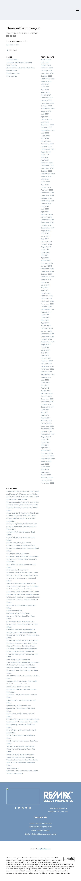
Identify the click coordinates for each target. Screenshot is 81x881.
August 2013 (46, 345)
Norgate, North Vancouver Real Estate (21, 681)
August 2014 (46, 312)
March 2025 (46, 95)
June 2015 (45, 285)
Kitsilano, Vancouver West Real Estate (21, 643)
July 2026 (45, 62)
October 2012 (46, 372)
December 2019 (47, 193)
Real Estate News (13, 73)
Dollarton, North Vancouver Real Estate (22, 575)
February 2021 (47, 163)
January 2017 (46, 241)
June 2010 (45, 442)
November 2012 (47, 369)
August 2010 (46, 437)
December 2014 (47, 301)
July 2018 (45, 209)
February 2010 (47, 453)
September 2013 (47, 342)
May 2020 (45, 185)
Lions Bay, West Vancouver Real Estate (21, 649)
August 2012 (46, 377)
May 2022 (45, 138)
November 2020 (47, 168)
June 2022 (45, 136)
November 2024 (47, 103)
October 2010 (46, 431)
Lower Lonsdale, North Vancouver (20, 651)
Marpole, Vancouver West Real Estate (21, 668)
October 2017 (46, 225)
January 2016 (46, 266)
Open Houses (11, 71)
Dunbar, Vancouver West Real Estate (21, 583)
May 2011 (44, 412)
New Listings (11, 65)
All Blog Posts (11, 60)
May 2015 (45, 288)
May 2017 (45, 239)
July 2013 (45, 347)
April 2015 (45, 290)
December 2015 (47, 269)
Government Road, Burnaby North (20, 622)
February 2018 (47, 214)
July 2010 (45, 440)
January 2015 (46, 298)
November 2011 (47, 402)
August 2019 (46, 203)
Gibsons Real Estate (14, 611)
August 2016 (46, 247)
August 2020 (46, 176)
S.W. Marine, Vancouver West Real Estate (22, 719)
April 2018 (45, 212)
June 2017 (45, 236)
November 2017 (47, 222)
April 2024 (45, 117)
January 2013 (46, 364)
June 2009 (45, 467)
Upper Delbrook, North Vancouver (20, 754)
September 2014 (47, 309)
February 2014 (47, 328)
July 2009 (45, 464)
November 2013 (47, 336)
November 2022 (47, 125)
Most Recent (46, 60)
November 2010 (47, 429)
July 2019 (45, 206)
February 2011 (46, 421)
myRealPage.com (44, 849)
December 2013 (47, 334)
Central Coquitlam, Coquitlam (18, 543)
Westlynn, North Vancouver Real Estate (22, 771)
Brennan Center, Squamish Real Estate (22, 505)
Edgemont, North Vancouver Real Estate (22, 592)
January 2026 (46, 71)
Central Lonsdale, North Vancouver (20, 546)
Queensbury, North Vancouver (18, 706)
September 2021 (47, 149)
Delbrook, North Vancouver (17, 570)
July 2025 (45, 84)
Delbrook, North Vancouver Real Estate (22, 573)
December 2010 (47, 426)
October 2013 (46, 339)
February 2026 (47, 68)
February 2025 (47, 98)
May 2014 (45, 320)
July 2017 (45, 233)
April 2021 (45, 160)
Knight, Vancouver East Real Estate (20, 646)
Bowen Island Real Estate (16, 499)
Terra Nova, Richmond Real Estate (20, 746)
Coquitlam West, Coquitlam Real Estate (22, 556)
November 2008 (47, 483)
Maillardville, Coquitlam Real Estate (20, 665)
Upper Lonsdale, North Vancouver (20, 757)
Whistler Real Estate (14, 773)
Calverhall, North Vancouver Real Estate (22, 513)
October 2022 (46, 127)
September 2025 (48, 79)
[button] (16, 808)
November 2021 (47, 144)
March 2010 (46, 450)
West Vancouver (12, 768)
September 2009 (48, 459)
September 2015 (47, 277)
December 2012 (47, 366)
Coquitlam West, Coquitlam (17, 554)
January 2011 (46, 423)
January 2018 (46, 217)
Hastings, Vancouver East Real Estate (21, 632)
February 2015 (47, 296)
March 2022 (46, 141)
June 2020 (45, 182)
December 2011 (47, 399)
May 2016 (45, 255)
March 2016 (45, 260)
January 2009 (46, 480)
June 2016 (45, 252)
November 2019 (47, 195)
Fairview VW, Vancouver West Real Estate (22, 594)
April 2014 (45, 323)
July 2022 (45, 133)
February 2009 (47, 478)
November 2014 (47, 304)
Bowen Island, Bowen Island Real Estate (22, 502)
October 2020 (46, 171)
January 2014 (46, 331)
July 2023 (45, 122)
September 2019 (47, 201)
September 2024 (48, 109)
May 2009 (45, 469)
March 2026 (46, 65)
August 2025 (46, 81)
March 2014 (46, 326)
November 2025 (47, 73)
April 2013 (45, 355)
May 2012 (45, 385)
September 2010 (47, 434)
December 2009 (47, 456)
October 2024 (46, 106)
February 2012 (47, 393)
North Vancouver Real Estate (18, 684)
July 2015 (45, 282)
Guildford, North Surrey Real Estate (20, 630)
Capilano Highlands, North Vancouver (21, 524)
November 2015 (47, 271)
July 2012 (45, 380)
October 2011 (46, 404)
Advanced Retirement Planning (19, 62)
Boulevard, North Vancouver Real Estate (22, 497)
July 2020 (45, 179)
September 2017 (47, 228)
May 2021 (45, 157)
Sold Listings (11, 76)
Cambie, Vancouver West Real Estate (21, 516)
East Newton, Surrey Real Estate (19, 589)
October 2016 (46, 244)
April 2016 (45, 258)
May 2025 (45, 90)
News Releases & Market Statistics (20, 68)
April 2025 (45, 92)
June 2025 (45, 87)
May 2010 (45, 445)
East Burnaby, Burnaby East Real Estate (22, 586)
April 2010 (45, 448)
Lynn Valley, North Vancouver (18, 659)
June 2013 (45, 350)
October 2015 (46, 274)
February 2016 (47, 263)
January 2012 (46, 396)
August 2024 (46, 111)
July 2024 (45, 114)
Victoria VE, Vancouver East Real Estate (22, 760)
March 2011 (45, 418)
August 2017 (46, 231)
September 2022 (48, 130)
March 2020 (46, 187)
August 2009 (46, 461)
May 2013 (45, 353)
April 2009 (45, 472)
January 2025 (46, 100)
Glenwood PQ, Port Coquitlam (18, 613)
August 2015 (46, 280)
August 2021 (46, 152)
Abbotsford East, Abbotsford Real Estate (22, 491)
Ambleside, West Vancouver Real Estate (22, 494)
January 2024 (46, 119)
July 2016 (45, 250)
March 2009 (46, 475)
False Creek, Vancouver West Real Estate (22, 597)
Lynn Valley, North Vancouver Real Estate (22, 662)
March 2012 (45, 391)
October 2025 (46, 76)
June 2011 (45, 410)
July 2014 (45, 315)
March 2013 (45, 358)
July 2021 (45, 155)
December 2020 (47, 166)
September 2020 (48, 174)
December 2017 (47, 220)
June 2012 (45, 383)
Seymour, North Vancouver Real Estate (22, 722)
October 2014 (46, 307)
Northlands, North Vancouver (18, 687)
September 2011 (47, 407)
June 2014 (45, 317)
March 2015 (45, 293)
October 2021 (46, 146)
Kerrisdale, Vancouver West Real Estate (22, 640)
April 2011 (45, 415)
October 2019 (46, 198)
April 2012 (45, 388)
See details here (13, 45)
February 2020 (47, 190)
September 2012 (47, 374)
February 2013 (47, 361)
